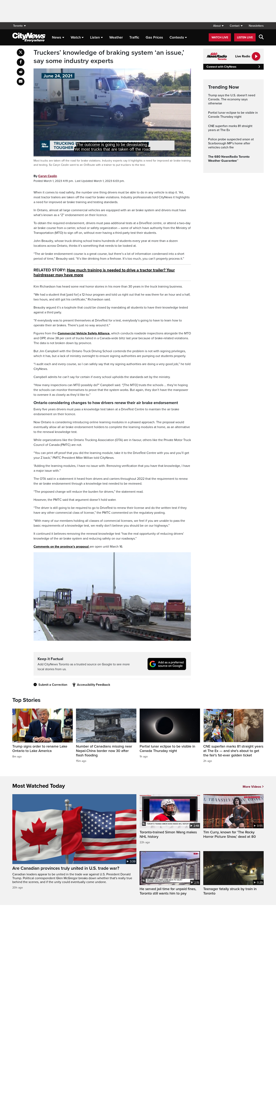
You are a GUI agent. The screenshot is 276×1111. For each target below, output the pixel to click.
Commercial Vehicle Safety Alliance (84, 333)
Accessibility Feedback (93, 685)
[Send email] (20, 81)
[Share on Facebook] (20, 62)
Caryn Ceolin (47, 176)
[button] (218, 25)
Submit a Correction (52, 685)
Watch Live (220, 37)
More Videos (252, 787)
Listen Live (245, 37)
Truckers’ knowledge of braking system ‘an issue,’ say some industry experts (109, 57)
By (45, 176)
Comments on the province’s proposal (62, 547)
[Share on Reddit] (20, 72)
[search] (261, 37)
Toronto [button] (18, 25)
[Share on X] (20, 52)
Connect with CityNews (221, 66)
